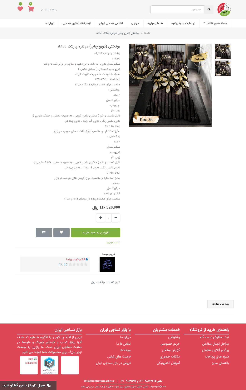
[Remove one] (115, 218)
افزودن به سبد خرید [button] (95, 232)
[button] (208, 82)
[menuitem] (215, 23)
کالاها (147, 33)
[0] (30, 9)
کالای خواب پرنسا (75, 259)
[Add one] (100, 218)
